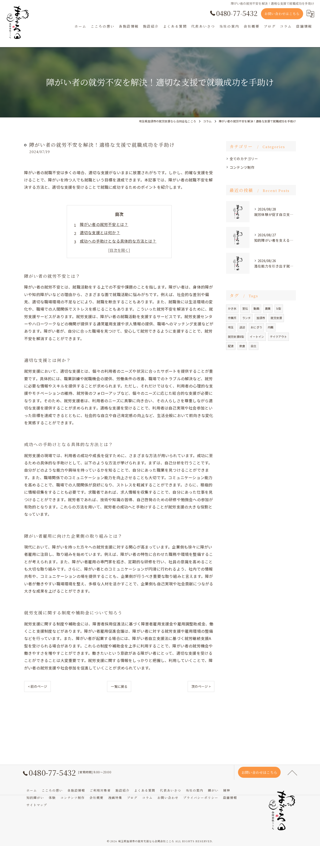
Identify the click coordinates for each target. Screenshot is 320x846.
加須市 (261, 318)
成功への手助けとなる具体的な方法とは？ (118, 241)
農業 (268, 308)
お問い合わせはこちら (282, 13)
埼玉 (231, 327)
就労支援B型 (236, 336)
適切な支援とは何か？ (100, 232)
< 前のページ (37, 686)
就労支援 (276, 318)
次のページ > (201, 686)
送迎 (242, 327)
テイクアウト (278, 336)
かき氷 (232, 308)
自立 (253, 346)
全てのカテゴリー (244, 158)
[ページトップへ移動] (292, 772)
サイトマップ (36, 805)
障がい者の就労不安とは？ (104, 224)
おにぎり (256, 327)
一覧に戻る (119, 686)
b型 (278, 308)
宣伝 (245, 308)
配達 (231, 346)
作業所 (232, 318)
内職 (270, 327)
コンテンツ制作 (242, 167)
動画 (256, 308)
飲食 (242, 346)
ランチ (246, 318)
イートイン (257, 336)
